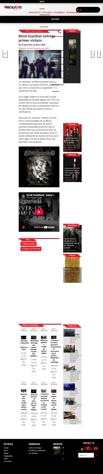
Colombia (44, 26)
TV (53, 74)
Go (97, 455)
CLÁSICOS (56, 33)
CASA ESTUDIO (57, 81)
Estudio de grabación (37, 450)
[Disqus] (40, 286)
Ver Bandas (33, 453)
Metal (42, 8)
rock (33, 31)
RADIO (54, 68)
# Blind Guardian (28, 244)
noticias (39, 31)
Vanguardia (45, 14)
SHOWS (55, 40)
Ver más (72, 343)
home (28, 31)
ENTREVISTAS (57, 47)
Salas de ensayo (35, 448)
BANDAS (55, 88)
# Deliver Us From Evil (31, 249)
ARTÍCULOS (56, 54)
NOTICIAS (55, 19)
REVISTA (55, 61)
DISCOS (55, 26)
